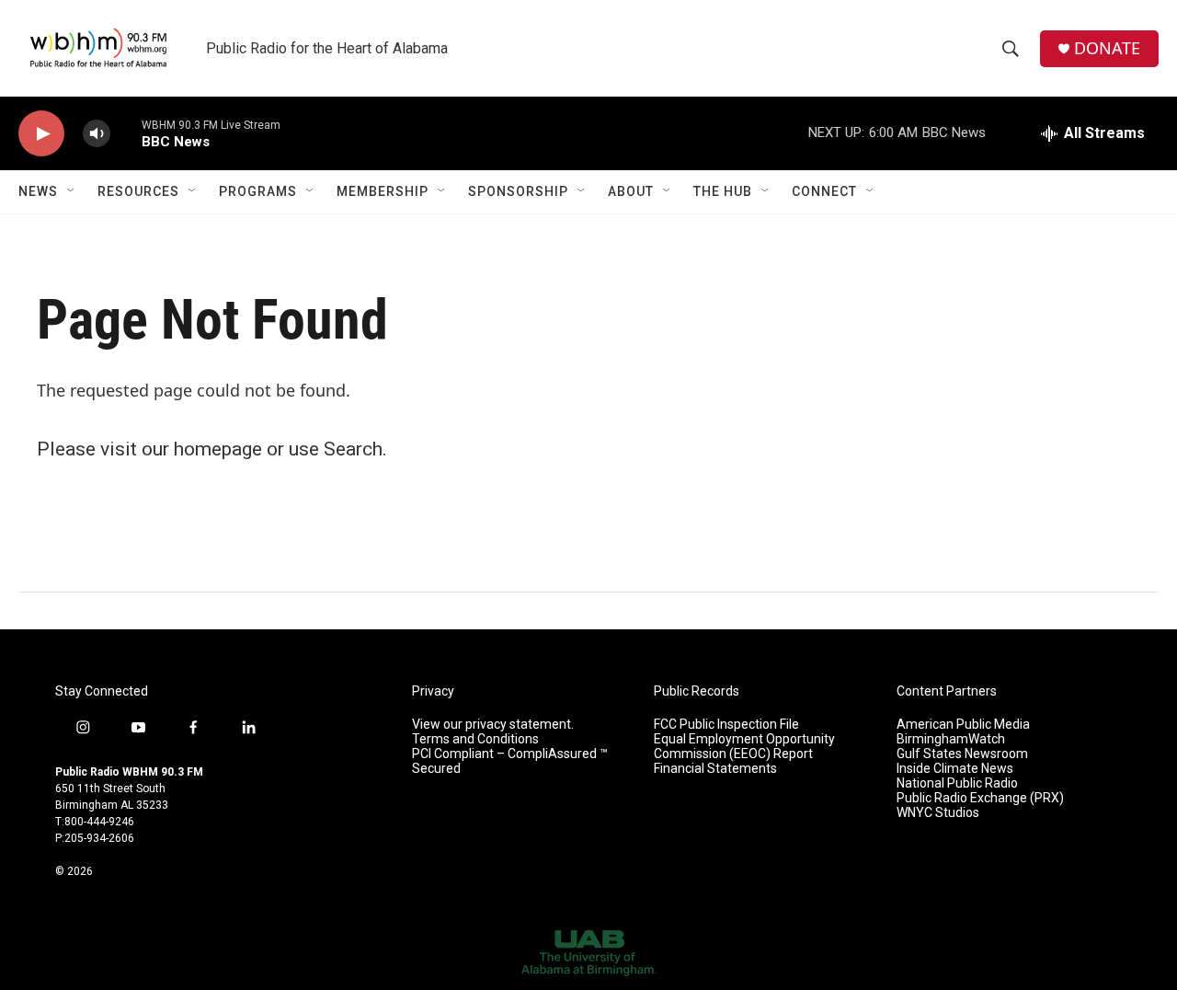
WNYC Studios (938, 813)
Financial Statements (715, 769)
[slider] (126, 133)
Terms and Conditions (475, 739)
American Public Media (963, 724)
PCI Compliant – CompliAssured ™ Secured (510, 761)
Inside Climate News (955, 769)
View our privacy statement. (493, 724)
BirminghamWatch (951, 739)
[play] (41, 133)
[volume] (96, 134)
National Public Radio (957, 783)
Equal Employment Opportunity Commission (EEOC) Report (744, 746)
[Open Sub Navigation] (71, 191)
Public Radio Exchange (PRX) (980, 798)
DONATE (1107, 48)
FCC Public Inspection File (726, 724)
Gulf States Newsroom (962, 754)
